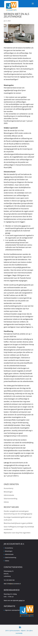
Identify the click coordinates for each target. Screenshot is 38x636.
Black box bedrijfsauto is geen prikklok (18, 523)
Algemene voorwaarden (12, 610)
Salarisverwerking (10, 498)
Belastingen (8, 492)
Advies (6, 502)
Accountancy (8, 488)
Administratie (9, 495)
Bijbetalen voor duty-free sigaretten (17, 533)
